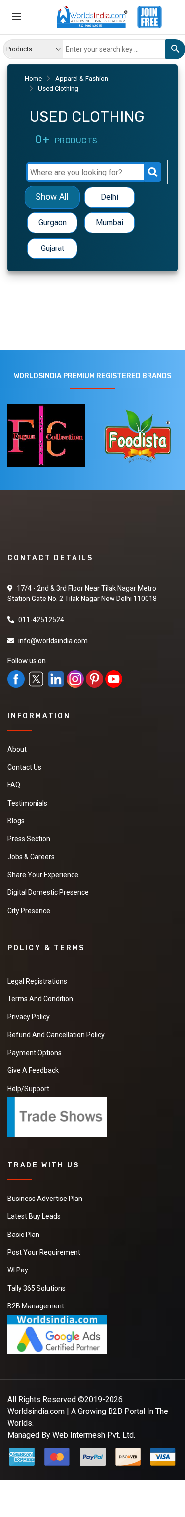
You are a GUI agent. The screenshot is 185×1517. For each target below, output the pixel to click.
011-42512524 (41, 620)
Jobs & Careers (31, 856)
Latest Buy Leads (34, 1213)
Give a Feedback (33, 1068)
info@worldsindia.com (53, 641)
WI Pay (17, 1266)
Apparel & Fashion (81, 78)
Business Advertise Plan (44, 1195)
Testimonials (27, 803)
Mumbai (109, 222)
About (17, 749)
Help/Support (28, 1086)
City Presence (28, 909)
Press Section (28, 838)
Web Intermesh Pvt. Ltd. (93, 1430)
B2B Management (35, 1302)
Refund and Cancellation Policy (56, 1032)
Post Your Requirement (43, 1249)
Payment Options (34, 1050)
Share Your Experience (42, 874)
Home (33, 78)
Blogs (16, 820)
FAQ (13, 785)
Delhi (109, 197)
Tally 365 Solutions (36, 1284)
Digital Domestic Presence (48, 891)
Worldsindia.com (36, 1406)
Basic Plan (23, 1231)
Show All (52, 197)
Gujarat (52, 248)
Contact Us (24, 767)
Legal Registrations (37, 979)
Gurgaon (52, 222)
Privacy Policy (28, 1015)
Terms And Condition (40, 997)
